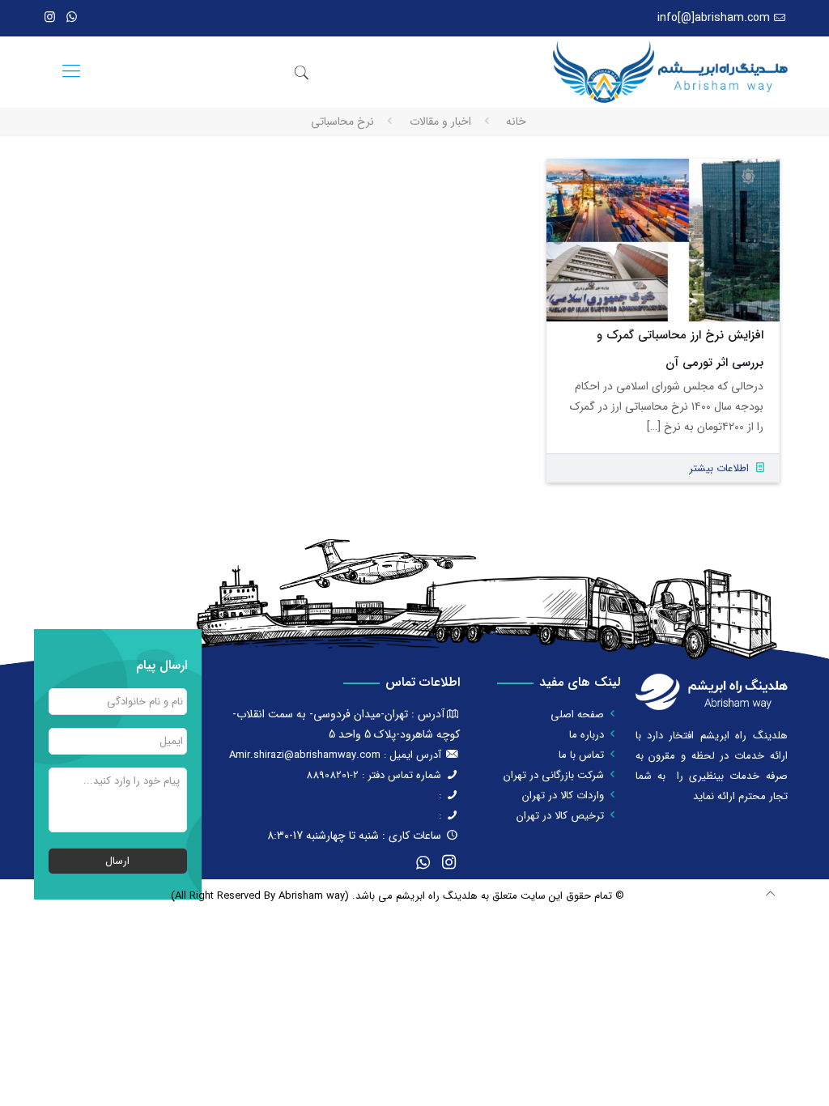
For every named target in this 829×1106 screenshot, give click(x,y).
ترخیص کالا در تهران (560, 815)
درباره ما (586, 734)
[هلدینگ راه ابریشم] (670, 71)
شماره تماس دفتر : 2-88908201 (373, 775)
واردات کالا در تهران (563, 795)
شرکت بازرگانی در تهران (554, 775)
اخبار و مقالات (440, 121)
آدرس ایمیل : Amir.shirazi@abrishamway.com (335, 755)
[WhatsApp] (71, 18)
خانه (516, 121)
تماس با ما (581, 755)
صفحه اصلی (577, 714)
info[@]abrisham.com (713, 18)
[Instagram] (49, 18)
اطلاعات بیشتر (719, 468)
